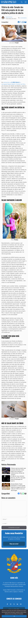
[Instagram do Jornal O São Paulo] (10, 604)
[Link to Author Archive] (3, 17)
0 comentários (23, 17)
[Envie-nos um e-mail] (20, 604)
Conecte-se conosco (14, 598)
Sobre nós (14, 577)
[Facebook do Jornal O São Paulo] (7, 604)
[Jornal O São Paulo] (8, 2)
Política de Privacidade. (18, 613)
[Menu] (25, 2)
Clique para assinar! (14, 544)
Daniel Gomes (9, 17)
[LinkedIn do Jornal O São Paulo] (17, 604)
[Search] (21, 2)
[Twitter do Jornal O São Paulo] (14, 604)
